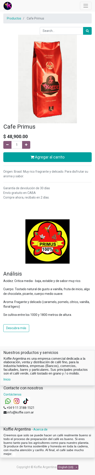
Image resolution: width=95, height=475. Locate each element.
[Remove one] (7, 145)
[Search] (87, 31)
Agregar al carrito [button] (49, 157)
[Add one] (26, 145)
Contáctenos (12, 394)
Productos (14, 18)
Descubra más (16, 328)
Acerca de (40, 429)
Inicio (7, 379)
